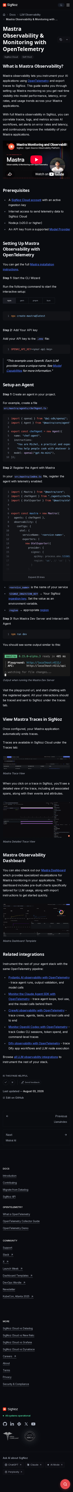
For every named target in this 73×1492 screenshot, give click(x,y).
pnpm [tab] (35, 300)
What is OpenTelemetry (16, 1214)
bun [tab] (48, 300)
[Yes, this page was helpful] (6, 1082)
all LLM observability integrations (36, 1057)
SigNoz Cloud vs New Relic (18, 1335)
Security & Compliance (16, 1384)
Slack (6, 1254)
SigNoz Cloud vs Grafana (17, 1342)
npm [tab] (9, 300)
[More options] (67, 39)
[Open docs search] (61, 5)
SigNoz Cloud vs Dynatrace (19, 1349)
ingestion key (17, 598)
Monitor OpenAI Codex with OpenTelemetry (38, 1027)
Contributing (10, 1182)
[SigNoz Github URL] (5, 1424)
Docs (13, 14)
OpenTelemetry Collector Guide (21, 1221)
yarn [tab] (22, 300)
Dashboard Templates (16, 1275)
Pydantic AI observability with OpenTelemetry (39, 977)
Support (7, 1247)
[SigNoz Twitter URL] (26, 1424)
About (6, 1363)
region (44, 610)
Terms (6, 1370)
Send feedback (32, 1082)
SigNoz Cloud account (26, 200)
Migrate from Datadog (15, 1189)
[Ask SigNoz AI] (65, 1484)
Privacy (7, 1377)
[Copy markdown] (61, 39)
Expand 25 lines (36, 577)
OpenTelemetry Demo (16, 1228)
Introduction (9, 1175)
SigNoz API (9, 1196)
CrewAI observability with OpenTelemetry (36, 1010)
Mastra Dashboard (53, 870)
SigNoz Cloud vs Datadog (18, 1328)
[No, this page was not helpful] (12, 1082)
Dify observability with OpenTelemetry (34, 1043)
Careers (7, 1356)
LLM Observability (30, 14)
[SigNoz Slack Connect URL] (19, 1424)
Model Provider (59, 229)
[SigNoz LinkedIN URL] (12, 1424)
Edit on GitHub (15, 1097)
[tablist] (29, 300)
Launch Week (11, 1268)
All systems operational (17, 1416)
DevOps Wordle (12, 1282)
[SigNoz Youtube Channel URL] (33, 1424)
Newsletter (9, 1289)
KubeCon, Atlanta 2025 (16, 1296)
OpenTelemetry (38, 81)
